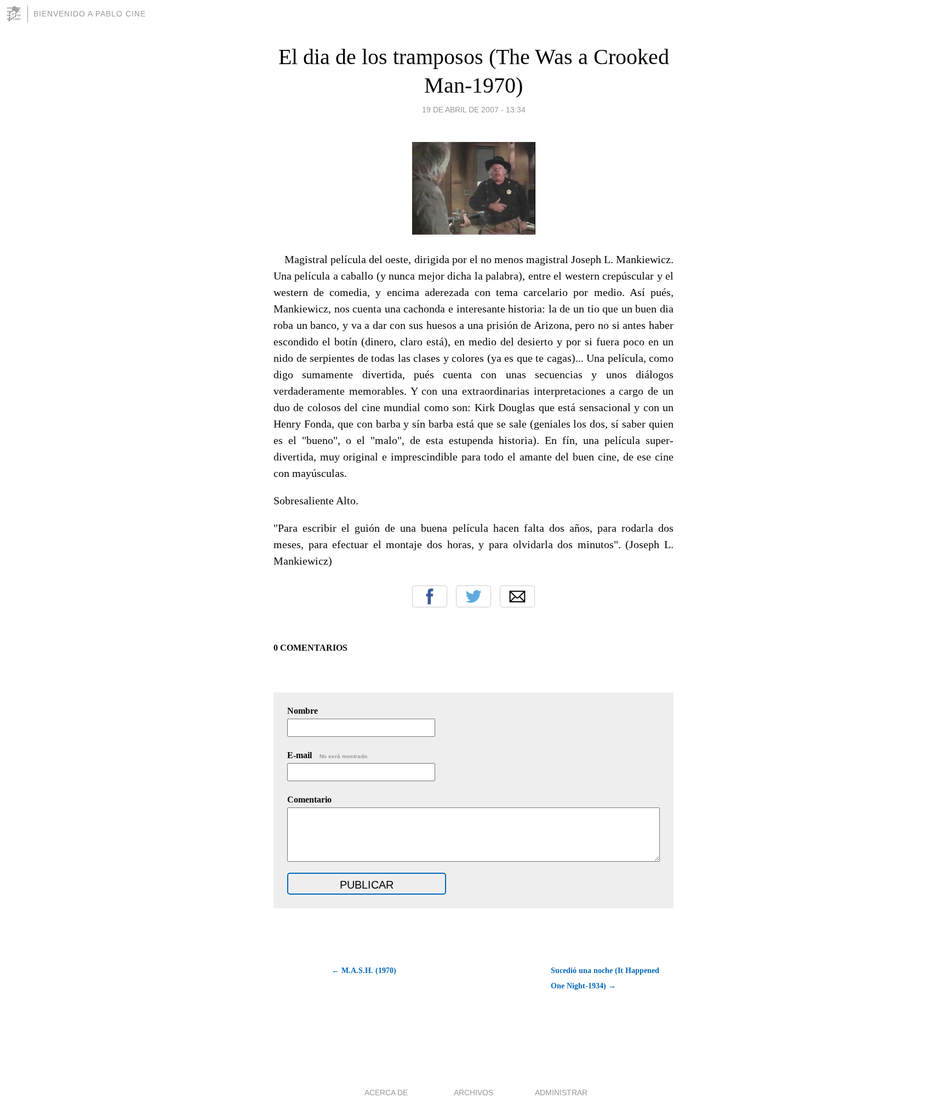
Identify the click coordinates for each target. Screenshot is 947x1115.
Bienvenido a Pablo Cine (89, 13)
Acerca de (386, 1092)
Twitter (473, 596)
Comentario (309, 799)
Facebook (429, 596)
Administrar (561, 1092)
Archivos (473, 1092)
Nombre (302, 710)
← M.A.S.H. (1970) (364, 970)
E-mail (328, 755)
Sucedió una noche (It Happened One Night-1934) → (605, 978)
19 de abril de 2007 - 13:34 (474, 109)
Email (517, 596)
